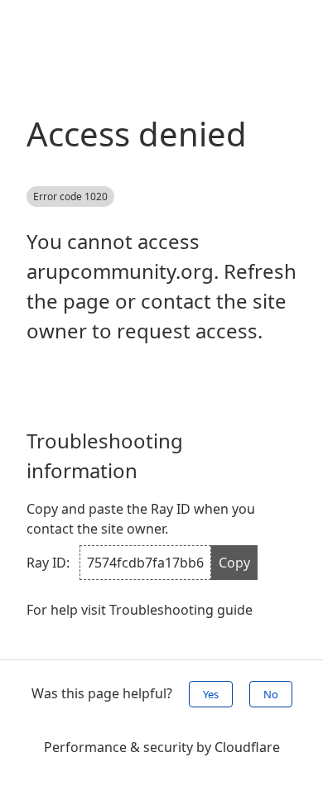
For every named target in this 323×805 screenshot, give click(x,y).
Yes (211, 694)
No (270, 694)
